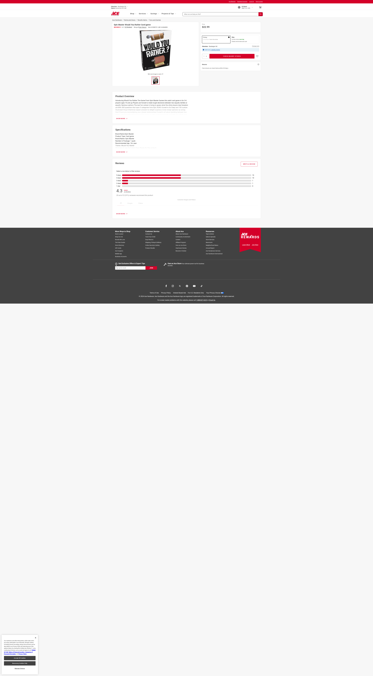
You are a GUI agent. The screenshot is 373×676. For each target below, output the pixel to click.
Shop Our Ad (119, 237)
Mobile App (118, 253)
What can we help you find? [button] (192, 14)
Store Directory (119, 245)
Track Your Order (150, 237)
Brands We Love (120, 239)
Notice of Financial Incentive (16, 652)
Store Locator (259, 1)
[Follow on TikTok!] (201, 285)
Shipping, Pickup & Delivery (153, 242)
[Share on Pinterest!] (187, 285)
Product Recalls (150, 248)
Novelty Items (142, 20)
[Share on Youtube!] (194, 285)
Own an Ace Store (181, 245)
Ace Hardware (117, 20)
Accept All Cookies (20, 658)
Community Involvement (183, 237)
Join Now (255, 245)
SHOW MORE (120, 118)
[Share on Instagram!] (173, 285)
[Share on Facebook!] (166, 285)
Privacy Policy (166, 293)
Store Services (210, 239)
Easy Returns (149, 239)
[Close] (35, 638)
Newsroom (209, 242)
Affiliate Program (181, 242)
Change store (255, 46)
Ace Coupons (119, 251)
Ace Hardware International (214, 253)
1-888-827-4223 (201, 300)
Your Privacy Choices (213, 293)
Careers (178, 239)
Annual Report (210, 248)
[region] (20, 654)
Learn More (246, 245)
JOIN (151, 268)
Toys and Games (155, 20)
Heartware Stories (181, 248)
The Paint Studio (120, 242)
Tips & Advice (210, 234)
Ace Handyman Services (213, 251)
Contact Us (148, 234)
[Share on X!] (180, 285)
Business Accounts (242, 1)
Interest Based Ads (179, 293)
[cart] (261, 7)
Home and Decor (130, 20)
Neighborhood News (212, 245)
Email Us (212, 300)
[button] (222, 14)
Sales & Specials (210, 237)
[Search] (260, 14)
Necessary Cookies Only (19, 663)
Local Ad (251, 1)
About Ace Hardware (182, 234)
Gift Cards (118, 248)
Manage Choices (20, 668)
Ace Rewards (232, 1)
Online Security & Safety (152, 245)
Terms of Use (154, 293)
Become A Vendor (181, 251)
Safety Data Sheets (137, 148)
